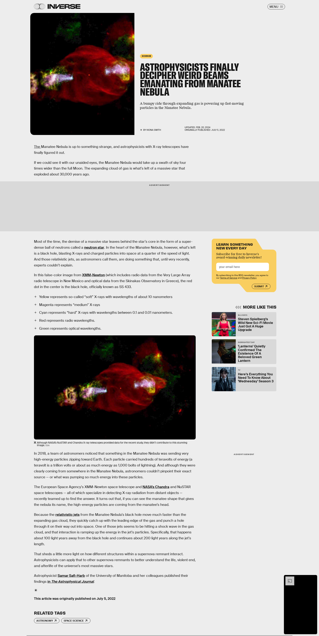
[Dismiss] (313, 578)
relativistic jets (67, 514)
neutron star (94, 247)
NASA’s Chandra (156, 487)
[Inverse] (64, 6)
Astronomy (44, 620)
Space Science (74, 620)
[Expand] (288, 578)
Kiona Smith (154, 129)
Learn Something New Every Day (234, 246)
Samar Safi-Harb (71, 575)
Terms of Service (228, 277)
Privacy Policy (249, 277)
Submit (259, 286)
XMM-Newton (93, 275)
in (70, 581)
